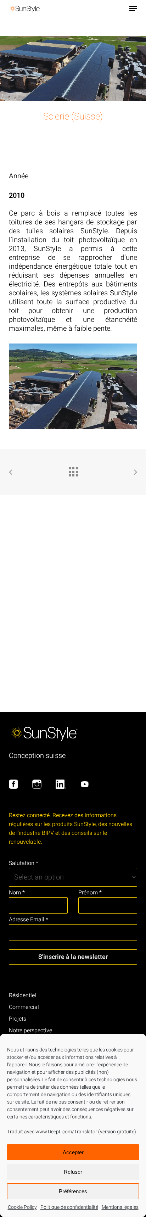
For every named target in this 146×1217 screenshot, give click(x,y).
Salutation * (23, 863)
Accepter (73, 1152)
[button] (133, 8)
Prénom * (90, 892)
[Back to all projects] (73, 470)
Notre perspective (30, 1030)
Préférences (73, 1191)
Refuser (73, 1172)
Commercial (24, 1007)
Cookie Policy (22, 1207)
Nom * (17, 892)
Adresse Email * (28, 919)
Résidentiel (22, 995)
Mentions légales (120, 1207)
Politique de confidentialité (69, 1207)
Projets (17, 1019)
